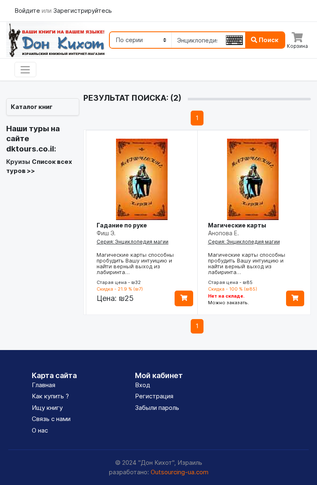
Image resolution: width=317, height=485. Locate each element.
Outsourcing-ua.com (179, 472)
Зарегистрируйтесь (82, 10)
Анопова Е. (223, 233)
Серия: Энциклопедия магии (132, 242)
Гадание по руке (122, 225)
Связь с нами (51, 419)
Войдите (28, 10)
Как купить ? (50, 396)
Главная (43, 385)
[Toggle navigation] (25, 70)
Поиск (268, 40)
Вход (142, 385)
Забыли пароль (157, 408)
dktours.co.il (30, 149)
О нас (40, 430)
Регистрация (154, 396)
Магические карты (237, 225)
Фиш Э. (106, 233)
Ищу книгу (47, 408)
